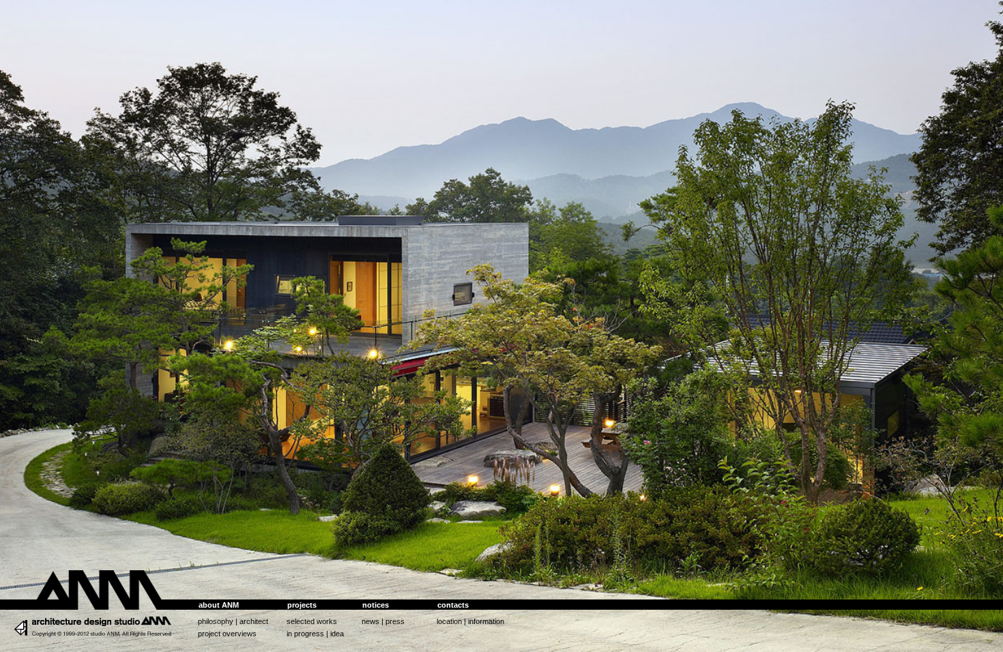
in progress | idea (315, 633)
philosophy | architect (233, 621)
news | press (383, 621)
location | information (470, 621)
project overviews (227, 633)
